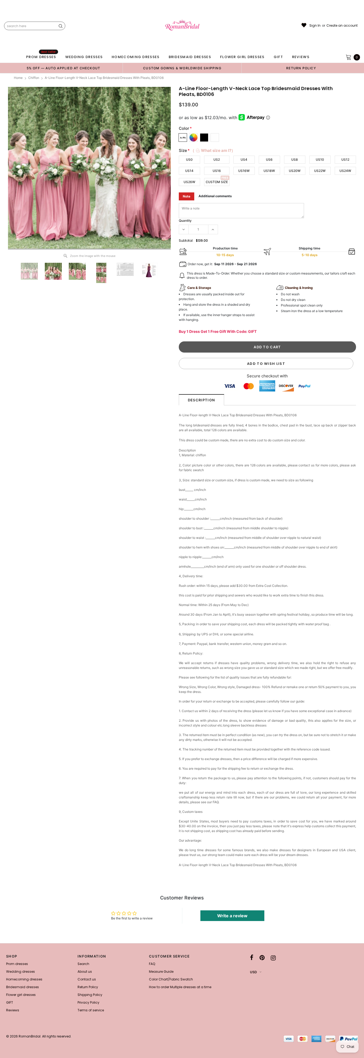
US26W (189, 182)
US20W (295, 171)
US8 (294, 159)
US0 (189, 159)
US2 (216, 159)
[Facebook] (251, 958)
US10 (320, 159)
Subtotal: (186, 240)
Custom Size (217, 182)
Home (18, 78)
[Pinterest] (262, 958)
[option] (63, 68)
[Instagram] (273, 958)
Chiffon (33, 78)
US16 (217, 171)
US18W (269, 171)
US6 (269, 159)
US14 (189, 171)
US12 (345, 159)
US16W (244, 171)
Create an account (342, 25)
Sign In (315, 25)
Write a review (232, 915)
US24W (345, 171)
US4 (244, 159)
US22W (320, 171)
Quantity (185, 221)
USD (253, 972)
